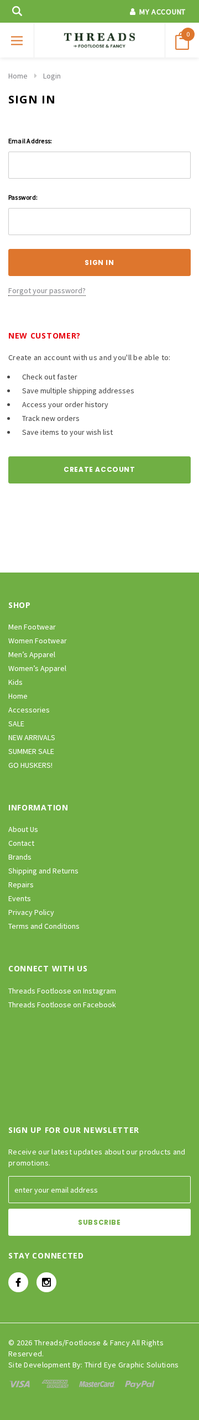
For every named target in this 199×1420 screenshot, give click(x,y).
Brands (20, 857)
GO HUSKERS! (30, 765)
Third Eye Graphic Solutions (132, 1365)
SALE (16, 724)
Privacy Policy (31, 912)
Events (19, 898)
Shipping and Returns (43, 871)
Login (52, 76)
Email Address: (30, 141)
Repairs (21, 885)
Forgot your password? (47, 290)
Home (18, 76)
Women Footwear (37, 641)
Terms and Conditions (44, 926)
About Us (23, 829)
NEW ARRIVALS (31, 737)
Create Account (99, 469)
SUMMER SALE (31, 751)
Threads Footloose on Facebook (62, 1005)
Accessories (29, 710)
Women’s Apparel (37, 668)
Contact (21, 843)
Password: (23, 197)
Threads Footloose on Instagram (62, 991)
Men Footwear (32, 627)
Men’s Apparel (31, 654)
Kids (15, 682)
